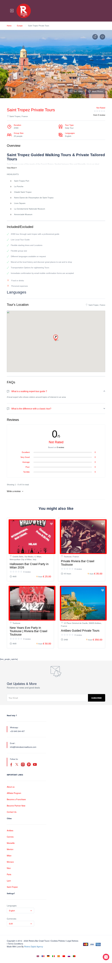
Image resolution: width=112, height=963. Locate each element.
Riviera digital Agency (33, 946)
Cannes (10, 836)
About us (10, 786)
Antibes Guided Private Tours (80, 630)
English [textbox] (12, 910)
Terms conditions (15, 943)
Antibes (10, 830)
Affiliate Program (14, 793)
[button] (56, 337)
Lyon (9, 880)
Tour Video (78, 91)
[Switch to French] (43, 956)
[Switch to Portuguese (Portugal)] (74, 956)
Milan (9, 855)
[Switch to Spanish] (58, 956)
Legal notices (72, 940)
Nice (9, 868)
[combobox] (20, 910)
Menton (10, 849)
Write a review (14, 491)
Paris (9, 874)
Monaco (10, 861)
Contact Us (11, 812)
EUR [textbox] (11, 923)
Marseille (11, 843)
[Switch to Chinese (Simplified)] (63, 956)
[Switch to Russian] (69, 956)
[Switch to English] (37, 956)
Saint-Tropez (12, 887)
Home (9, 26)
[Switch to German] (48, 956)
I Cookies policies (57, 940)
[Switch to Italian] (53, 956)
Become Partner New (16, 805)
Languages (12, 905)
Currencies (11, 918)
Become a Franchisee (16, 799)
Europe (20, 26)
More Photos (97, 91)
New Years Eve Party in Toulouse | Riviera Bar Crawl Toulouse (28, 631)
